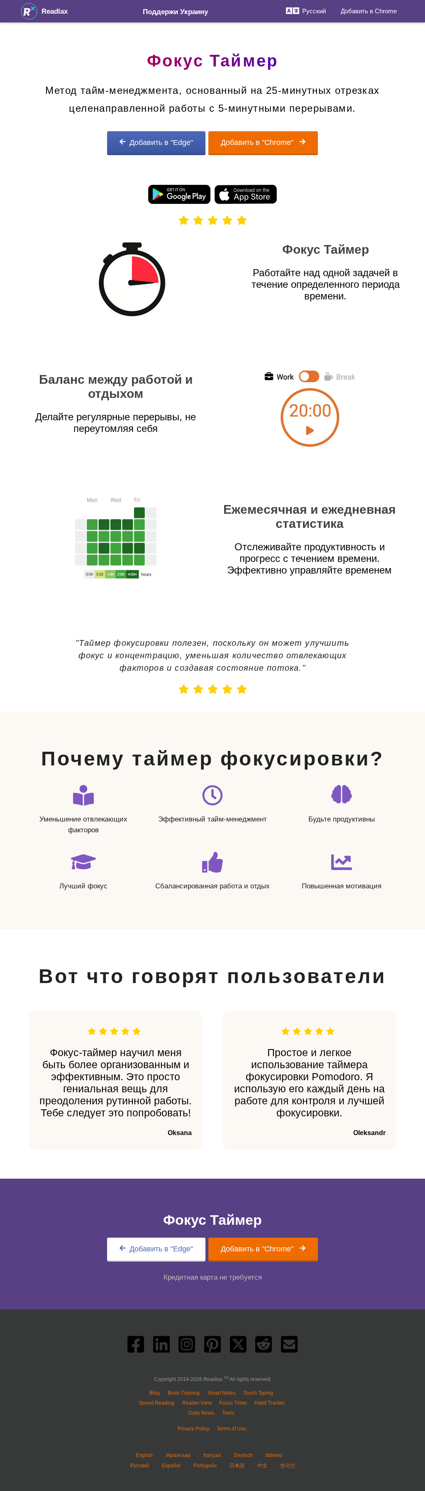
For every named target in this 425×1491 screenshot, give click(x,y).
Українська (178, 1455)
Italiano (274, 1455)
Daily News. (201, 1413)
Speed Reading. (157, 1403)
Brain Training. (184, 1393)
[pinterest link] (212, 1346)
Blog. (155, 1393)
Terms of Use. (232, 1429)
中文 (262, 1466)
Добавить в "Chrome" (258, 142)
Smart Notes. (222, 1393)
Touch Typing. (258, 1393)
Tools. (228, 1413)
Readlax (55, 11)
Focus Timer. (233, 1403)
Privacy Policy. (194, 1429)
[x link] (238, 1346)
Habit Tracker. (270, 1403)
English (144, 1455)
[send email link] (289, 1346)
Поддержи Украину (175, 12)
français (212, 1455)
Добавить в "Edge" (161, 142)
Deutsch (243, 1455)
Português (205, 1466)
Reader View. (197, 1403)
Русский (139, 1466)
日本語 (237, 1466)
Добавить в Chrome (369, 11)
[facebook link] (135, 1346)
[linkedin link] (161, 1346)
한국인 (287, 1466)
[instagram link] (186, 1346)
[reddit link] (263, 1346)
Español (171, 1466)
